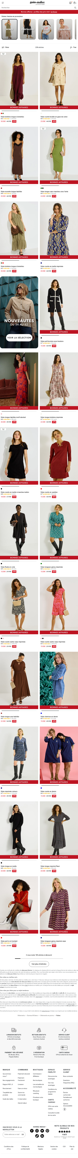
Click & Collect (22, 1103)
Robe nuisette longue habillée (11, 192)
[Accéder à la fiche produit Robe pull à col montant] (19, 904)
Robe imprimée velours (9, 791)
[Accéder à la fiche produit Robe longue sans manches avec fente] (59, 155)
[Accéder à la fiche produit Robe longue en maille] (19, 830)
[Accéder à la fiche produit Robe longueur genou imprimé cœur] (59, 904)
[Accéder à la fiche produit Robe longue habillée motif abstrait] (19, 381)
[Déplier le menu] (3, 3)
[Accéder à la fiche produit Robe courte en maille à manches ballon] (19, 456)
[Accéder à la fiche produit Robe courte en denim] (59, 755)
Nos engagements (9, 1080)
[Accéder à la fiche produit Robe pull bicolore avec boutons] (59, 305)
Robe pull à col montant (9, 941)
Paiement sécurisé (24, 1074)
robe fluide (39, 996)
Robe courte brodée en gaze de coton (54, 117)
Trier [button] (74, 47)
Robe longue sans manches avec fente (54, 192)
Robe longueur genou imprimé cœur (53, 941)
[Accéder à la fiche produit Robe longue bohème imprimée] (59, 381)
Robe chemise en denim (49, 717)
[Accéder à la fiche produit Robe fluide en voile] (19, 530)
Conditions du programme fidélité (52, 1091)
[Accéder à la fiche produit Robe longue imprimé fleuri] (59, 830)
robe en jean (71, 1004)
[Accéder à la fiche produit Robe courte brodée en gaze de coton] (59, 80)
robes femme (45, 1011)
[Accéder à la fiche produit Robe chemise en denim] (59, 680)
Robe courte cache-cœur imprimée (13, 642)
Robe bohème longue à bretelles (12, 117)
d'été (26, 985)
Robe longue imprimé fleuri (50, 866)
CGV (64, 1146)
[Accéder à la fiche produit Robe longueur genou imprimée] (59, 530)
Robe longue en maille (9, 866)
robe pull (7, 996)
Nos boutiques (37, 1080)
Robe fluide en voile (8, 567)
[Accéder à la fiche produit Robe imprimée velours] (19, 755)
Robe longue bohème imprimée (52, 417)
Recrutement (7, 1088)
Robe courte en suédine (49, 492)
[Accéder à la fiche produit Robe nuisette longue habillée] (19, 155)
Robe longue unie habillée (10, 717)
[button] (64, 1109)
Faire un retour (22, 1088)
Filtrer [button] (7, 47)
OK (23, 1134)
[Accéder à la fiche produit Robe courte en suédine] (59, 456)
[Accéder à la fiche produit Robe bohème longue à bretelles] (19, 80)
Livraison (21, 1084)
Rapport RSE (7, 1084)
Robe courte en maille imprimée (52, 266)
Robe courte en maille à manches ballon (15, 492)
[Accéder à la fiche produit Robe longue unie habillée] (19, 680)
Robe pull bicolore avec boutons (52, 341)
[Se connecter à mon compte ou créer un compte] (70, 3)
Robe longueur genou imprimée (52, 567)
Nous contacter (68, 1076)
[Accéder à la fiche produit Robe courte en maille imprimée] (59, 230)
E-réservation (22, 1099)
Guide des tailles (8, 1099)
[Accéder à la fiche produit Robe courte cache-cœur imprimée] (19, 605)
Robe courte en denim (48, 791)
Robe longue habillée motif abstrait (13, 417)
